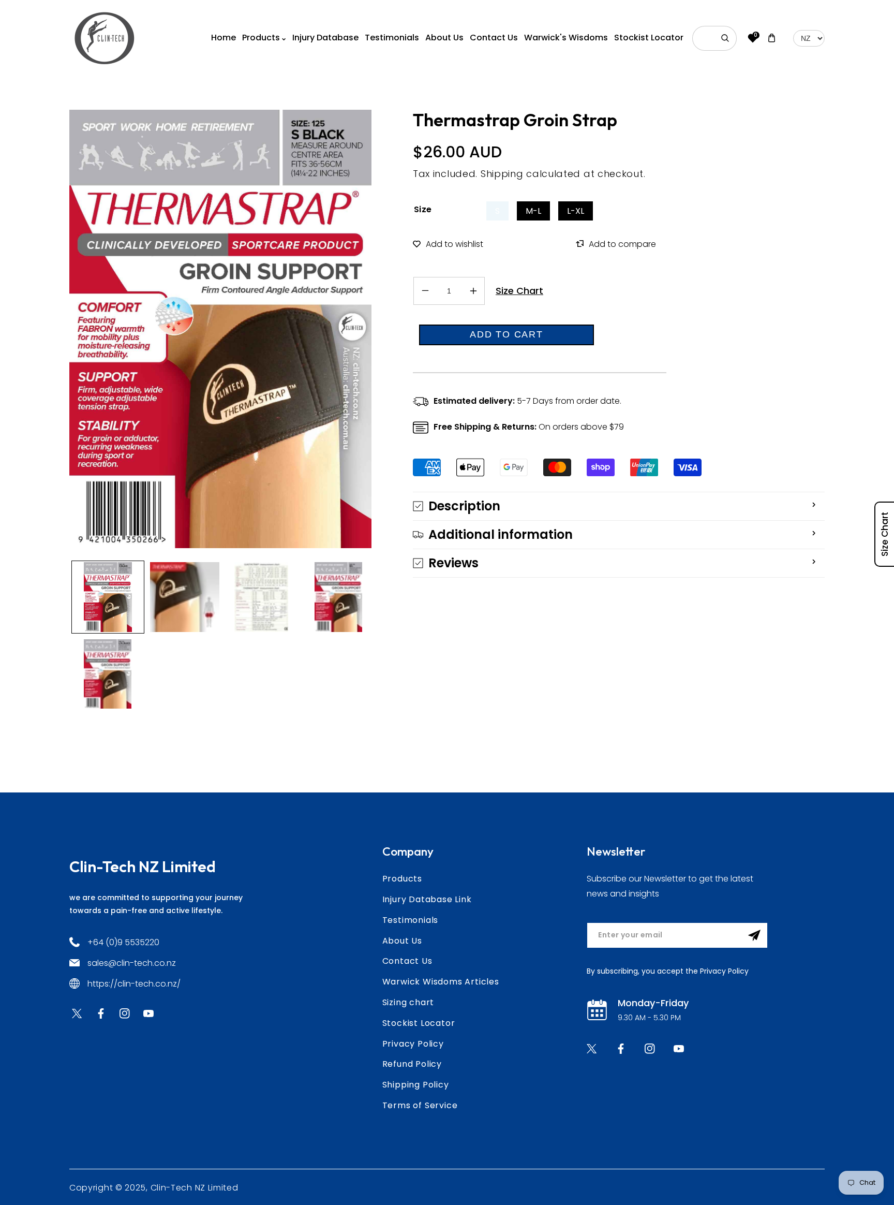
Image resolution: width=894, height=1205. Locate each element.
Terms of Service (420, 1105)
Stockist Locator (418, 1023)
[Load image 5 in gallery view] (108, 674)
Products (402, 879)
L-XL (575, 211)
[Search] (725, 38)
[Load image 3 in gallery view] (261, 597)
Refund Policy (412, 1064)
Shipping (502, 173)
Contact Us (407, 961)
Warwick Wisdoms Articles (440, 982)
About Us (402, 941)
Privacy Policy (413, 1044)
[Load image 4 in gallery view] (339, 597)
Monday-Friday (653, 1002)
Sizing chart (408, 1002)
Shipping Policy (415, 1085)
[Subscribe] (754, 935)
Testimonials (410, 920)
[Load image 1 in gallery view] (108, 597)
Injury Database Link (427, 899)
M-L (533, 211)
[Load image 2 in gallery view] (185, 597)
